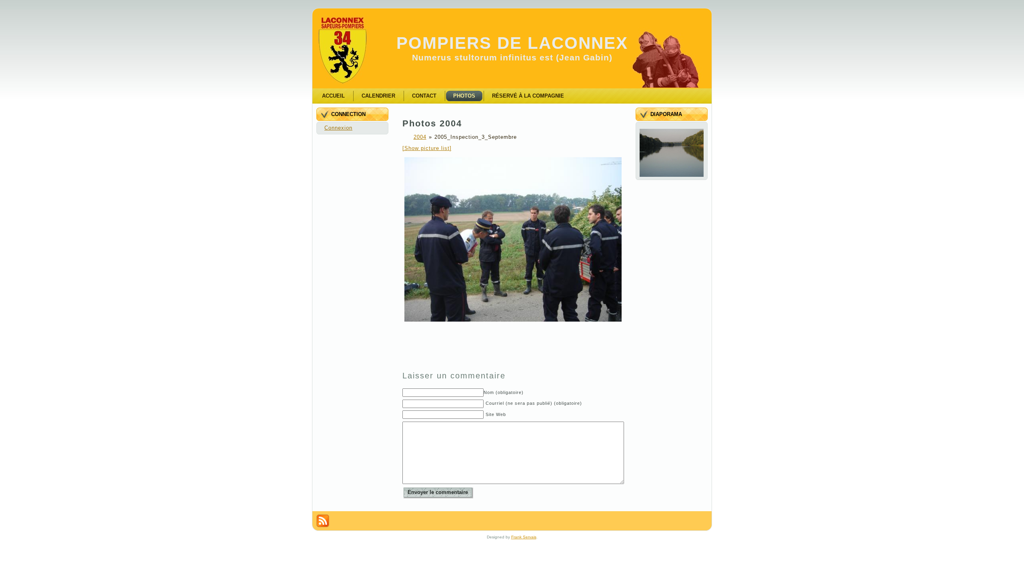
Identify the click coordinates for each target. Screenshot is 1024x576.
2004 (420, 137)
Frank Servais (523, 537)
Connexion (338, 128)
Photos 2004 (432, 123)
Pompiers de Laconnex (512, 43)
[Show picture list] (427, 148)
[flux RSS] (322, 520)
